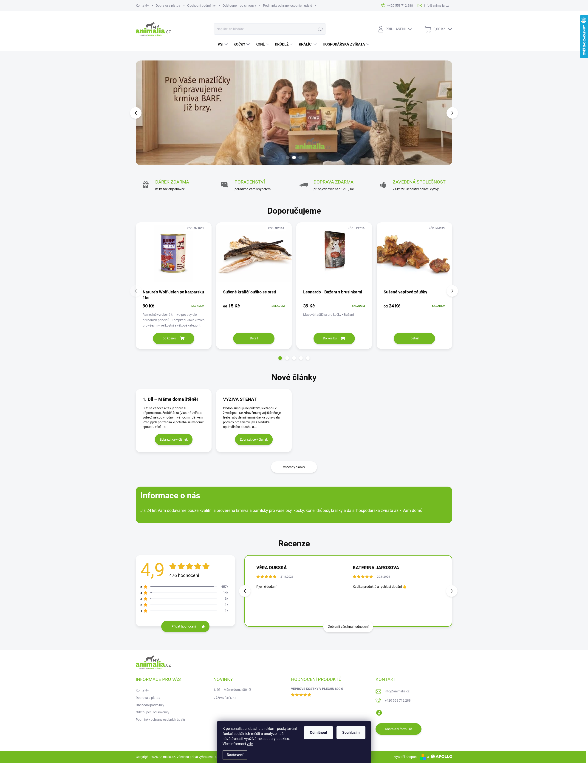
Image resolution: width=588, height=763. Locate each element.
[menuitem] (223, 44)
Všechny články (294, 467)
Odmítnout (318, 732)
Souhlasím (351, 732)
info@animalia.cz (397, 691)
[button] (144, 112)
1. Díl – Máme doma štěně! (232, 689)
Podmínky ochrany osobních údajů (287, 5)
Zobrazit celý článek (174, 439)
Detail (254, 338)
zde (250, 744)
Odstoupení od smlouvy (239, 5)
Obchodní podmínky (201, 5)
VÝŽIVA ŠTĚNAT (224, 698)
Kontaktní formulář (398, 729)
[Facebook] (379, 712)
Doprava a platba (168, 5)
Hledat (320, 29)
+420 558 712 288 (398, 700)
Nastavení (235, 755)
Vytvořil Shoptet (405, 757)
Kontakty (142, 5)
